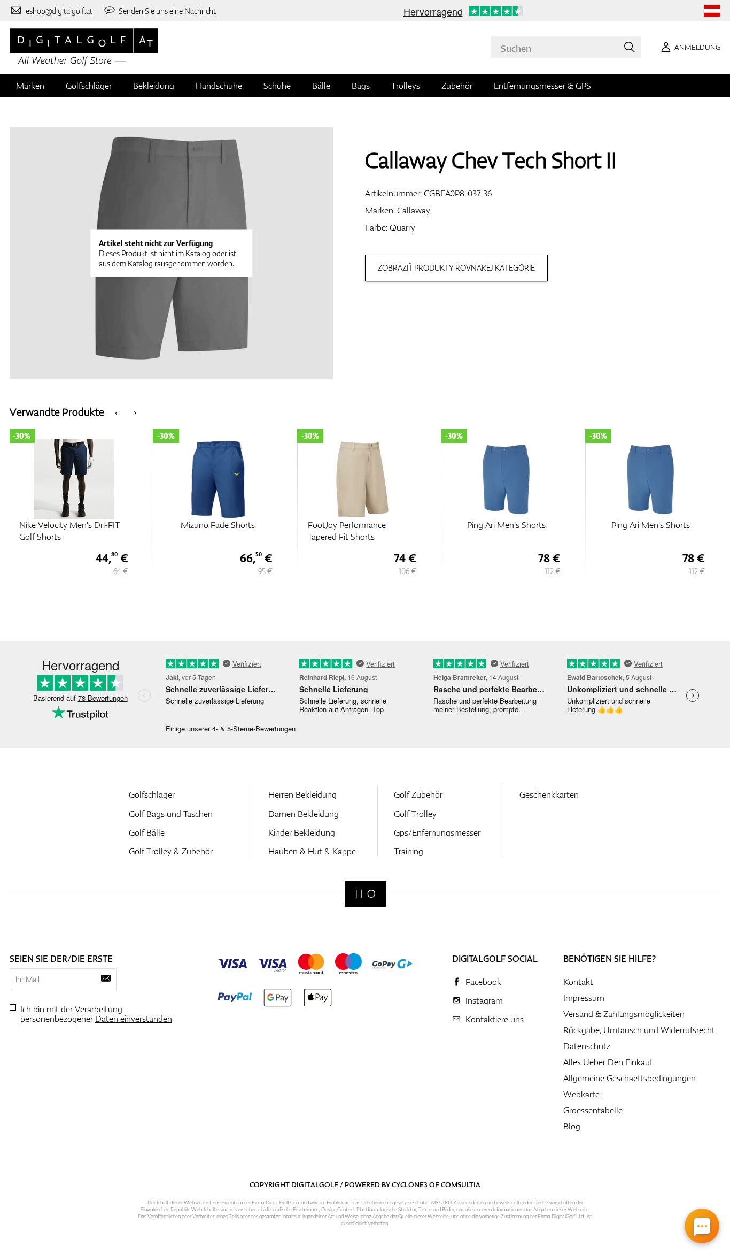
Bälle (321, 85)
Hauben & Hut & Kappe (312, 851)
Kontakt (578, 982)
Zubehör (456, 85)
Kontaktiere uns (494, 1019)
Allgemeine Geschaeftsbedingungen (629, 1078)
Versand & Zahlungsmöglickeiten (624, 1014)
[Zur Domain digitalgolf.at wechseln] (711, 11)
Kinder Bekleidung (301, 832)
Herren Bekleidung (302, 794)
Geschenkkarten (549, 794)
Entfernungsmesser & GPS (542, 85)
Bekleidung (153, 85)
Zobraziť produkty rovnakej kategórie (456, 268)
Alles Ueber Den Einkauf (608, 1062)
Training (408, 851)
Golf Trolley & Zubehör (171, 851)
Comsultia (460, 1184)
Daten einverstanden (133, 1018)
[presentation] (116, 411)
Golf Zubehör (418, 794)
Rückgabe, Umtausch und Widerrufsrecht (639, 1030)
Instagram (484, 1000)
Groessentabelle (593, 1110)
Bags (361, 85)
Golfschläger (89, 85)
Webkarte (581, 1094)
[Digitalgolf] (365, 894)
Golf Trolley (415, 814)
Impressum (583, 998)
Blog (571, 1126)
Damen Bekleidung (303, 814)
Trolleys (405, 85)
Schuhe (277, 85)
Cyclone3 (410, 1184)
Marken (30, 85)
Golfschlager (152, 794)
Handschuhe (219, 85)
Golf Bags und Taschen (171, 814)
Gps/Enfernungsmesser (437, 832)
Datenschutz (586, 1046)
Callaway (413, 210)
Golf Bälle (147, 832)
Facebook (483, 982)
